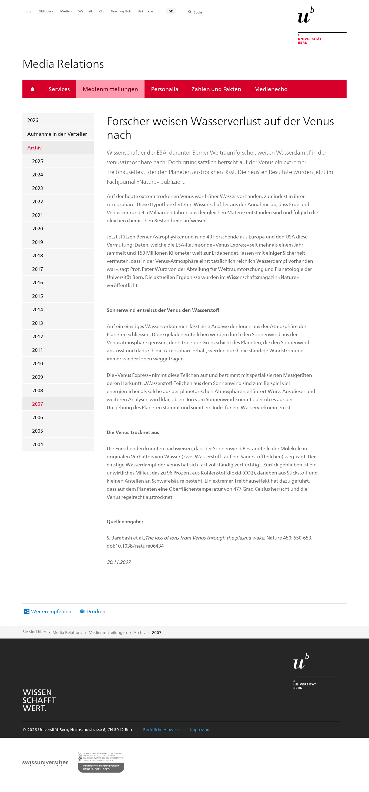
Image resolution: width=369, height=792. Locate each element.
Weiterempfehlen (51, 611)
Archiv (34, 147)
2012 (37, 336)
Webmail (85, 11)
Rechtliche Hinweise (161, 729)
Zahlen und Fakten (216, 89)
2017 (37, 268)
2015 (37, 295)
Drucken (95, 611)
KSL (101, 11)
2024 (37, 174)
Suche (198, 12)
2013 (37, 322)
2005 (37, 430)
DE (171, 11)
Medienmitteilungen (110, 89)
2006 (37, 417)
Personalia (165, 89)
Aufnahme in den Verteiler (57, 133)
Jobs (28, 11)
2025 (37, 161)
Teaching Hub (121, 11)
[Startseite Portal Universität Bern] (322, 25)
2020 (37, 228)
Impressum (200, 729)
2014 (37, 309)
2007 (37, 403)
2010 (37, 363)
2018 (37, 255)
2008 (37, 390)
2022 (37, 201)
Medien (66, 11)
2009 (37, 376)
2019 (37, 241)
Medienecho (271, 89)
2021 (37, 214)
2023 (37, 188)
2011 (37, 349)
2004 (37, 444)
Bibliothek (45, 11)
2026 (32, 120)
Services (59, 89)
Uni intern (145, 11)
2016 (37, 282)
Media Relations (67, 632)
